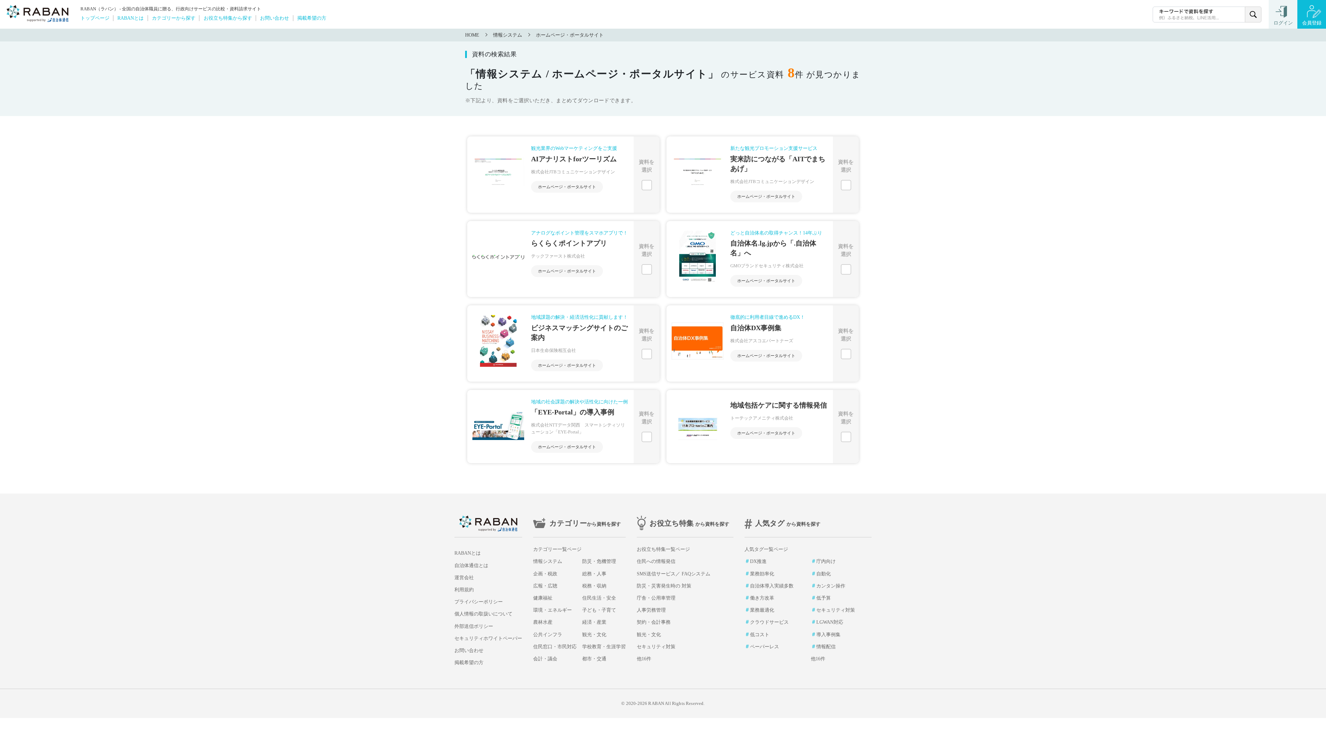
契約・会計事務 (654, 622)
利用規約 (464, 589)
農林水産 (542, 622)
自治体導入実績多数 (772, 586)
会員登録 (1312, 23)
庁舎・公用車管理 (656, 598)
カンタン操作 (830, 586)
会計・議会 (545, 658)
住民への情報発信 (656, 561)
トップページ (94, 18)
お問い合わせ (274, 18)
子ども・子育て (599, 610)
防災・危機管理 (599, 561)
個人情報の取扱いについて (483, 613)
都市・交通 (594, 658)
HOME (472, 35)
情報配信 (826, 646)
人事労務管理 (651, 610)
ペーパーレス (764, 646)
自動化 (823, 573)
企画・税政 (545, 573)
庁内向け (826, 561)
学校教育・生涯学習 (604, 646)
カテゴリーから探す (173, 18)
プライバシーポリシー (478, 601)
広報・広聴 (545, 586)
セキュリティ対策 (656, 646)
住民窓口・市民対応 (555, 646)
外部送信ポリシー (473, 626)
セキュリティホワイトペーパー (488, 638)
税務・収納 (594, 586)
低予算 (823, 598)
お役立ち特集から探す (228, 18)
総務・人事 (594, 573)
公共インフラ (547, 634)
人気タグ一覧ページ (766, 549)
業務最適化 (762, 610)
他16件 (644, 658)
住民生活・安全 (599, 598)
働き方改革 (762, 598)
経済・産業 (594, 622)
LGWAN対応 (829, 622)
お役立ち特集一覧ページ (663, 549)
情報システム (507, 35)
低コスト (759, 634)
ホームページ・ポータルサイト (570, 35)
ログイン (1283, 23)
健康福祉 (542, 598)
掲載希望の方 (311, 18)
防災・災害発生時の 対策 (664, 586)
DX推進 (758, 561)
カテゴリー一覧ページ (557, 549)
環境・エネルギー (552, 610)
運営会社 (464, 577)
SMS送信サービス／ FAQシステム (673, 573)
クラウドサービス (769, 622)
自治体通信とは (471, 565)
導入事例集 (828, 634)
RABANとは (130, 18)
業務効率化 (762, 573)
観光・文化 (594, 634)
